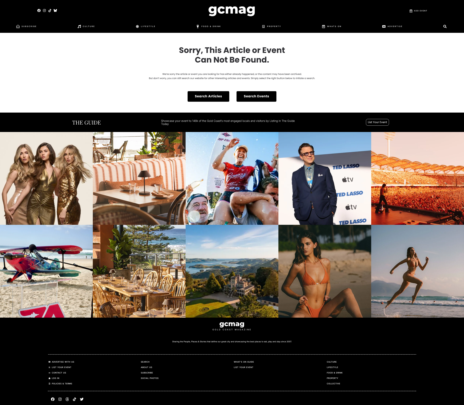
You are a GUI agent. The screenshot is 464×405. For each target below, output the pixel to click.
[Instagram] (44, 10)
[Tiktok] (49, 10)
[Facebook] (39, 10)
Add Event (420, 11)
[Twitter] (82, 399)
